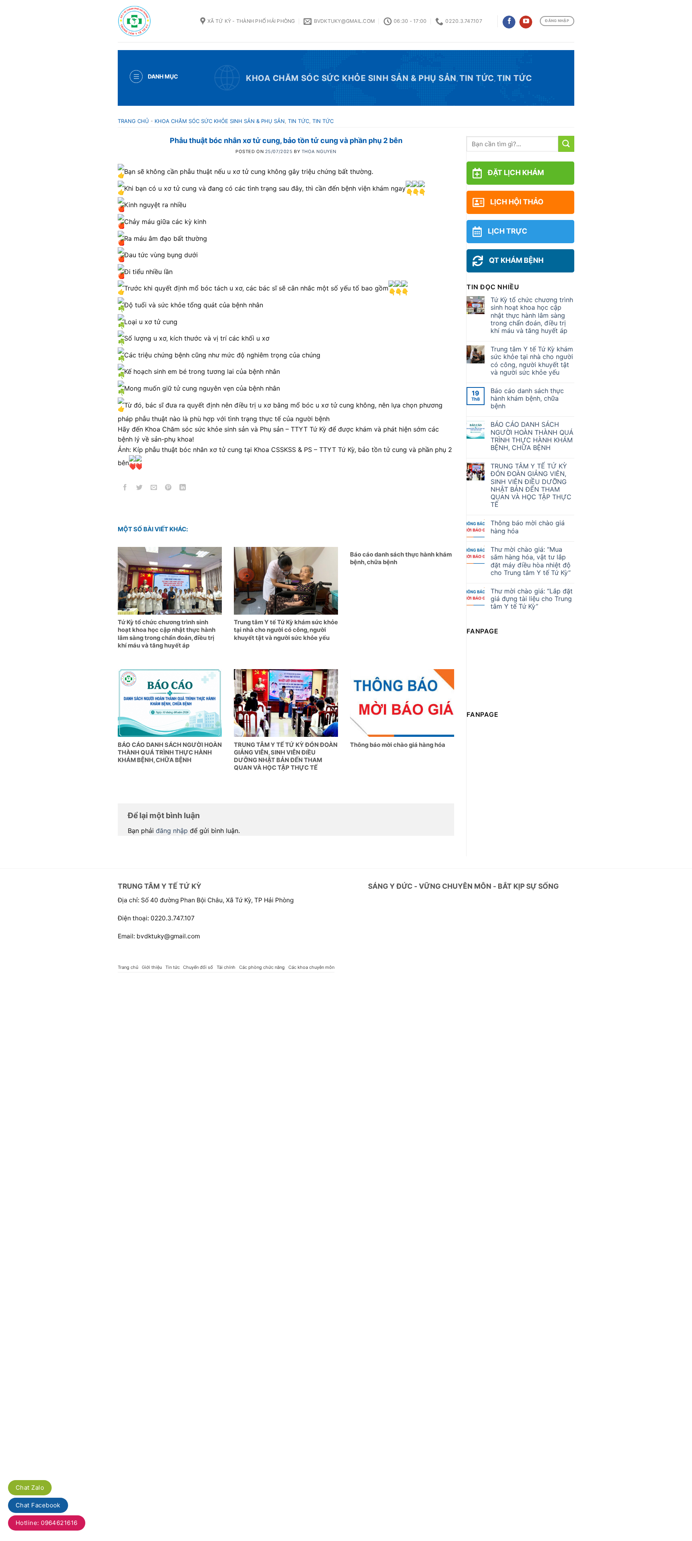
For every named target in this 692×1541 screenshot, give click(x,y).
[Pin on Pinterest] (168, 488)
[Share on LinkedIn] (182, 488)
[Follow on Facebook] (509, 22)
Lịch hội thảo (516, 202)
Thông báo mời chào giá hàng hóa (528, 527)
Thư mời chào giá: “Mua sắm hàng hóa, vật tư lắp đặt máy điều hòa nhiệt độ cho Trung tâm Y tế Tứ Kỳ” (531, 561)
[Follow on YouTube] (525, 22)
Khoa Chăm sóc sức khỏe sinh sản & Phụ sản (351, 78)
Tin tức (476, 78)
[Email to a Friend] (154, 488)
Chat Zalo (30, 1487)
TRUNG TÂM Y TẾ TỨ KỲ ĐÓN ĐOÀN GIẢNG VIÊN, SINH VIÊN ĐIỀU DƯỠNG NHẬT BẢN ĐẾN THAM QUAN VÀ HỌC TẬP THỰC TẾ (531, 485)
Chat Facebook (38, 1505)
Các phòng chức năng (262, 967)
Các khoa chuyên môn (311, 967)
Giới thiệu (152, 967)
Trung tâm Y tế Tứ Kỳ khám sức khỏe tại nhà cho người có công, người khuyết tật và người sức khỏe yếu (532, 360)
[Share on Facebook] (125, 488)
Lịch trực (507, 231)
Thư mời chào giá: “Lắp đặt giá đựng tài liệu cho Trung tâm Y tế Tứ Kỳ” (532, 598)
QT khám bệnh (516, 260)
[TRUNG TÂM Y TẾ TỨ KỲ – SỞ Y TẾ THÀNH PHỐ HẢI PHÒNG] (153, 21)
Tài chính (226, 967)
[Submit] (566, 143)
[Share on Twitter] (139, 488)
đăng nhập (172, 831)
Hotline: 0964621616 (47, 1523)
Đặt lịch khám (516, 172)
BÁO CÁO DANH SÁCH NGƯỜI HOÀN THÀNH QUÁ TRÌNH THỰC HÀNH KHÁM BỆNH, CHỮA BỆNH (532, 436)
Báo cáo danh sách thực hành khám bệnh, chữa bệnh (527, 398)
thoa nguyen (319, 151)
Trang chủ (133, 121)
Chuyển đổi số (198, 967)
